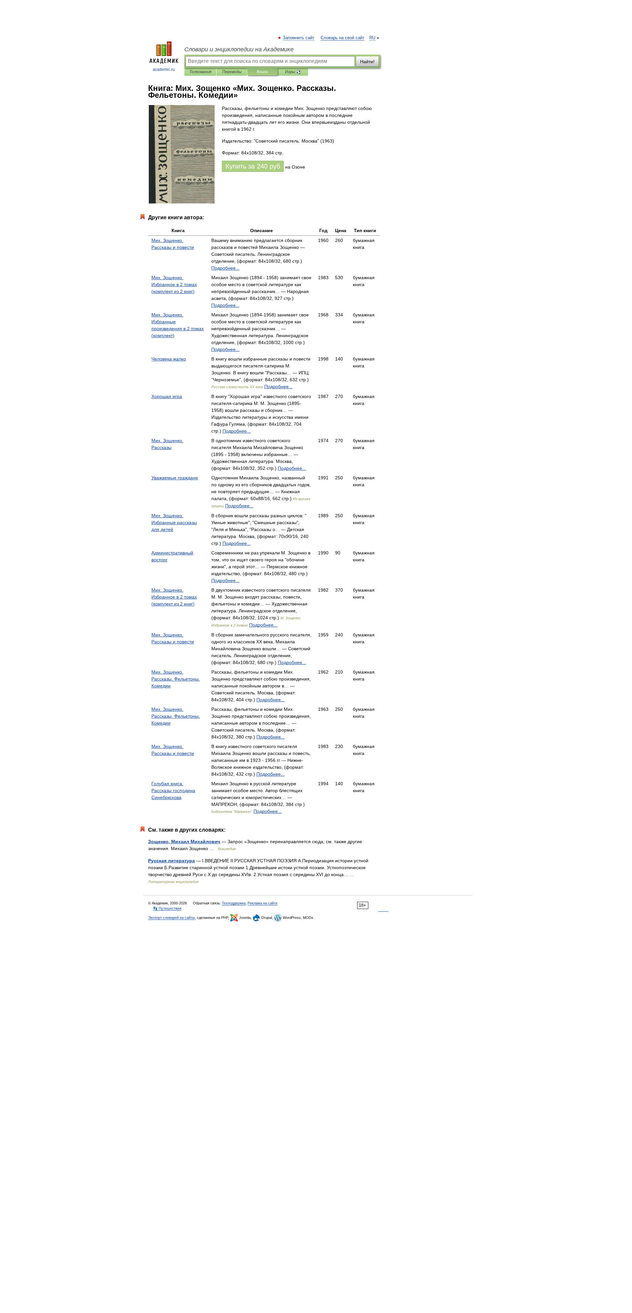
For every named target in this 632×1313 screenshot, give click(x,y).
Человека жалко (168, 359)
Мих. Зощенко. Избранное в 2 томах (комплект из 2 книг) (174, 284)
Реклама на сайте (262, 903)
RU (372, 38)
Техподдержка (234, 903)
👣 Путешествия (167, 908)
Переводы (232, 71)
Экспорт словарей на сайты (171, 918)
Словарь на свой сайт (342, 38)
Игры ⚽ (293, 71)
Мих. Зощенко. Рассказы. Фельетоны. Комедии (175, 678)
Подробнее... (225, 268)
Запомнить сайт (298, 38)
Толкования (200, 71)
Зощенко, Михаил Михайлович (184, 841)
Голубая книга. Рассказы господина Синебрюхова (173, 790)
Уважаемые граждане (174, 477)
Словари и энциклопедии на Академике (239, 49)
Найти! (367, 61)
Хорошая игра (166, 396)
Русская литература (171, 860)
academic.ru (164, 69)
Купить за (252, 166)
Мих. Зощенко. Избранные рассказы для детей (174, 522)
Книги (262, 71)
